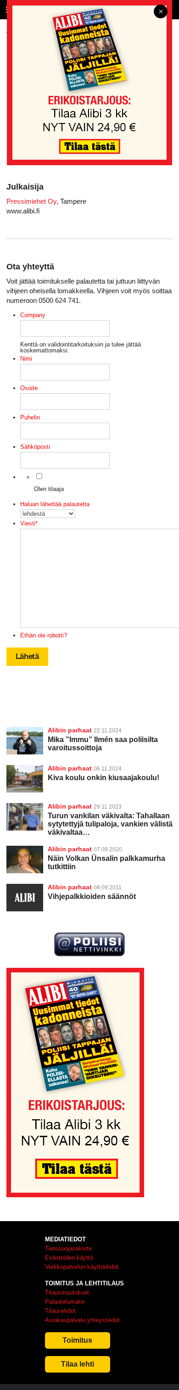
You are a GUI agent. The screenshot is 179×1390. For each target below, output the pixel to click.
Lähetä (27, 656)
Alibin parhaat (70, 730)
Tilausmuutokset (67, 1292)
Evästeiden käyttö (69, 1257)
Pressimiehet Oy (31, 201)
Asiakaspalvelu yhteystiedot (82, 1320)
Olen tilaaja (49, 489)
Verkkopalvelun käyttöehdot (81, 1266)
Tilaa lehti (77, 1364)
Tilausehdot (60, 1310)
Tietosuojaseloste (68, 1248)
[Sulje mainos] (160, 12)
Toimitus (77, 1340)
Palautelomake (64, 1301)
